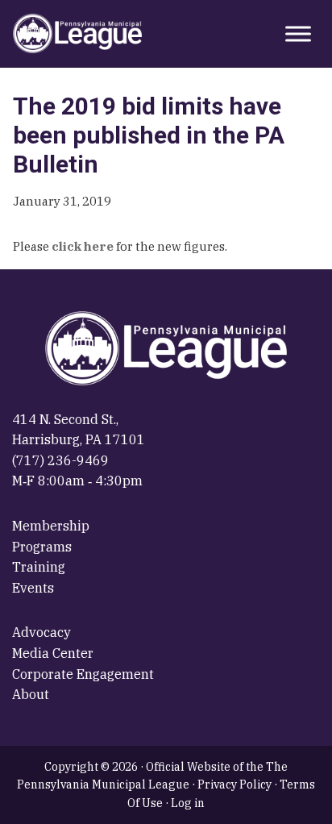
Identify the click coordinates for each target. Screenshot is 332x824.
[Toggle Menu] (298, 33)
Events (33, 588)
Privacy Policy (234, 784)
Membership (50, 526)
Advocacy (41, 632)
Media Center (52, 653)
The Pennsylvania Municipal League (77, 34)
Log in (188, 803)
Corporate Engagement (83, 674)
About (30, 694)
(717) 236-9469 (60, 460)
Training (38, 567)
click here (83, 246)
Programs (42, 547)
